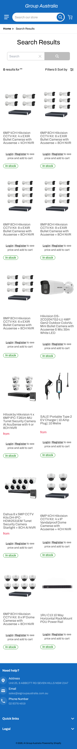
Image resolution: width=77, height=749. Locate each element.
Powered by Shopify (51, 743)
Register (20, 154)
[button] (6, 17)
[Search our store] (60, 17)
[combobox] (38, 17)
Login (9, 154)
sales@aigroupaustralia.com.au (28, 693)
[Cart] (70, 17)
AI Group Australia (32, 743)
